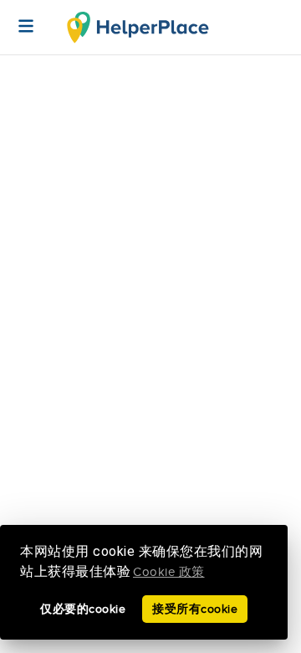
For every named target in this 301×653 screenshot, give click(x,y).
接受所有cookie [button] (194, 609)
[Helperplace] (17, 17)
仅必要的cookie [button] (82, 609)
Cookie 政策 (169, 572)
